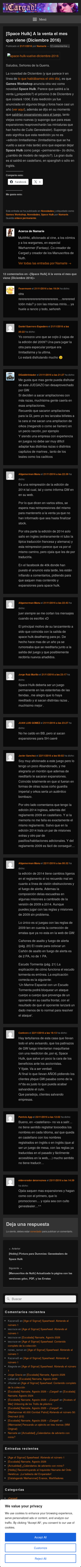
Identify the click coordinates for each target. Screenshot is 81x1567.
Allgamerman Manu (29, 474)
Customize (40, 1548)
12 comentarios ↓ (60, 46)
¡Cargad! (12, 1498)
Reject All (40, 1558)
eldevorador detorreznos (32, 1180)
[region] (40, 1533)
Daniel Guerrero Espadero (33, 326)
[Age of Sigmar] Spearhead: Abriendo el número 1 (36, 1457)
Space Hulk (47, 214)
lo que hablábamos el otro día (38, 78)
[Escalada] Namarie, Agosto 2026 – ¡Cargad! (33, 1391)
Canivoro (23, 1033)
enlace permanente (25, 218)
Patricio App (25, 1117)
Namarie (41, 46)
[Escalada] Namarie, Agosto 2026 (41, 1337)
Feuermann (24, 288)
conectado (35, 1231)
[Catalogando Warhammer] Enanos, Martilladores (36, 1478)
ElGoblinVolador (27, 374)
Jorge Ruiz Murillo (28, 674)
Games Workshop (16, 214)
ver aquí (18, 109)
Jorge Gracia (15, 1374)
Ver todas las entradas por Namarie (44, 263)
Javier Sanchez (27, 755)
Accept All (40, 1537)
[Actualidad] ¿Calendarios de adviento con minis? (36, 1465)
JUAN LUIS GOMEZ (29, 723)
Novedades (47, 211)
